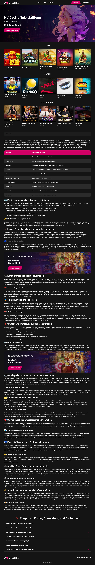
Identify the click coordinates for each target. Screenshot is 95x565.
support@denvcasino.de (84, 557)
